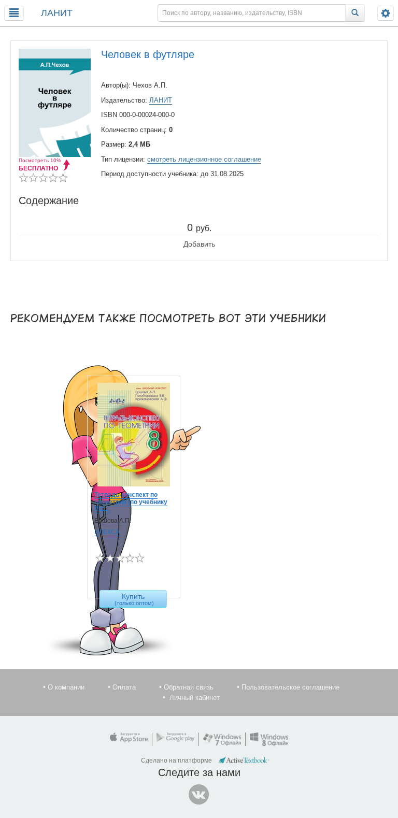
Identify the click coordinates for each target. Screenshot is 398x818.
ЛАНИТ (57, 13)
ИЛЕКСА (107, 532)
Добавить (199, 244)
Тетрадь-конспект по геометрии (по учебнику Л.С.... (130, 502)
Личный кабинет (194, 697)
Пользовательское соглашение (290, 687)
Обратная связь (189, 687)
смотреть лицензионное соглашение (204, 159)
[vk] (199, 794)
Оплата (124, 687)
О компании (66, 687)
